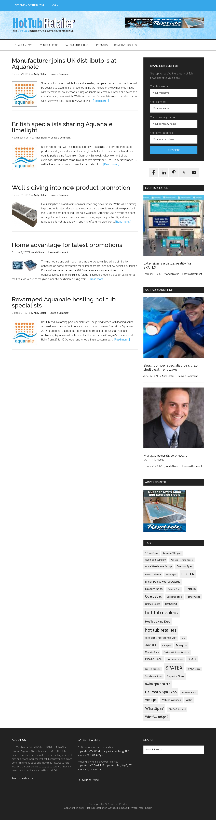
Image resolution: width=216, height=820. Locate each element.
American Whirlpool (172, 553)
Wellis (189, 700)
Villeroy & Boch (189, 692)
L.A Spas (166, 645)
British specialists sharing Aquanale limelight (62, 127)
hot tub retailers (161, 630)
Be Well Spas (171, 575)
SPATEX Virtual (193, 669)
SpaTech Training (152, 669)
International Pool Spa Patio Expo (161, 638)
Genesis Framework (118, 808)
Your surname (158, 101)
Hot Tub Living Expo (157, 621)
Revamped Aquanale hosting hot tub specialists (64, 302)
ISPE (183, 638)
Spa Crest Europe (175, 659)
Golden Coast (152, 604)
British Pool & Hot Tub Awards (162, 581)
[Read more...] (101, 100)
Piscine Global (153, 659)
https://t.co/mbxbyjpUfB (116, 751)
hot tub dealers (161, 612)
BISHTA (187, 574)
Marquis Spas (152, 652)
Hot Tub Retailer (44, 25)
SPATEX (174, 668)
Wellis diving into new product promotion (71, 187)
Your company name (162, 117)
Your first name (159, 86)
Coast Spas (153, 596)
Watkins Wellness (171, 700)
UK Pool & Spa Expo (161, 692)
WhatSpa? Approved (177, 709)
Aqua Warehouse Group (158, 566)
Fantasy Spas (193, 596)
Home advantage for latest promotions (67, 244)
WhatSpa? (154, 708)
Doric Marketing (174, 597)
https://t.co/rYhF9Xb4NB (91, 765)
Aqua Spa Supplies (155, 559)
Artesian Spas (184, 566)
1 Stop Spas (151, 553)
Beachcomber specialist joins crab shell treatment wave (170, 367)
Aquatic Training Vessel (182, 560)
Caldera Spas (154, 589)
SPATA (192, 659)
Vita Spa (151, 700)
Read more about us (22, 778)
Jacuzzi (151, 645)
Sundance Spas (153, 676)
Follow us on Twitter (88, 780)
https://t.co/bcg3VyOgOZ (118, 765)
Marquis (181, 645)
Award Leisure (153, 574)
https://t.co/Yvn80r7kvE (90, 751)
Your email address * (162, 132)
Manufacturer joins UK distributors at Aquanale (64, 63)
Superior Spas (175, 676)
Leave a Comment (59, 74)
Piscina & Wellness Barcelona (176, 652)
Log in (148, 808)
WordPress (137, 808)
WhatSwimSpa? (156, 717)
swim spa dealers (157, 684)
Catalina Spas (174, 589)
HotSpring (171, 604)
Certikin (190, 589)
